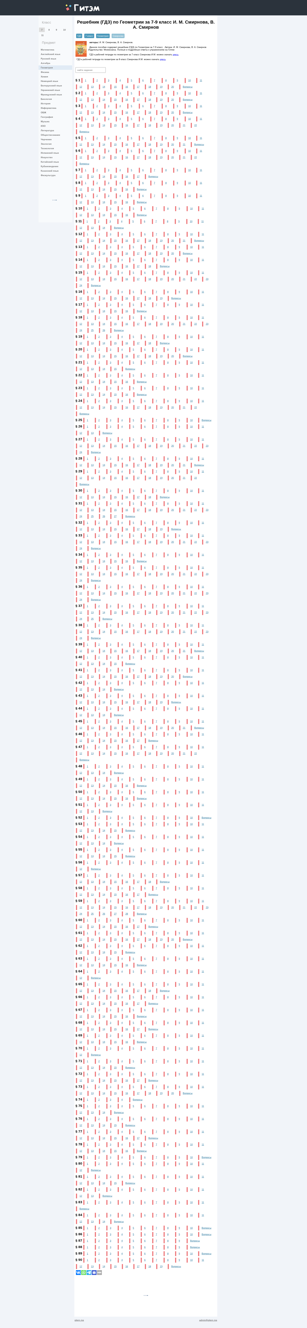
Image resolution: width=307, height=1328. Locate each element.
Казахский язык (50, 171)
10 (64, 30)
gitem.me (74, 5)
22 (195, 125)
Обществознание (50, 135)
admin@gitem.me (208, 1320)
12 (80, 86)
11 (42, 35)
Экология (46, 144)
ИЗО (43, 126)
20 (172, 86)
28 (126, 913)
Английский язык (50, 54)
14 (103, 86)
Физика (45, 72)
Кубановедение (49, 166)
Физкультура (48, 175)
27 (115, 516)
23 (207, 279)
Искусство (47, 157)
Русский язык (48, 58)
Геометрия (47, 67)
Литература (47, 130)
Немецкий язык (49, 81)
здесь (175, 54)
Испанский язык (50, 153)
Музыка (45, 121)
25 (92, 330)
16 (126, 86)
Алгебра (45, 63)
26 (103, 330)
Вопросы (188, 86)
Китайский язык (50, 162)
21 (184, 125)
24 (80, 285)
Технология (47, 148)
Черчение (46, 139)
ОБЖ (43, 112)
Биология (46, 99)
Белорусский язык (51, 85)
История (45, 103)
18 (149, 86)
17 (138, 86)
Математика (47, 49)
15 (115, 86)
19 (161, 86)
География (47, 117)
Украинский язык (50, 90)
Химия (44, 76)
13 (92, 86)
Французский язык (51, 94)
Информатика (48, 108)
